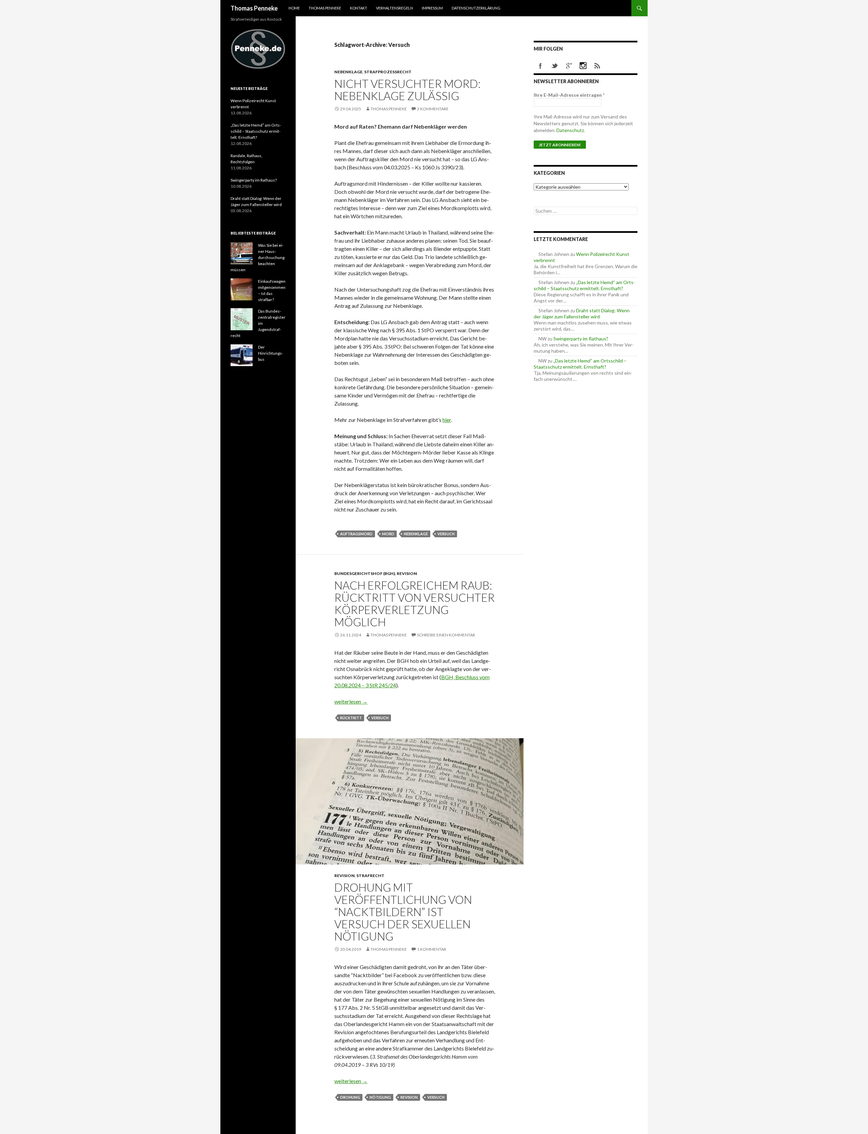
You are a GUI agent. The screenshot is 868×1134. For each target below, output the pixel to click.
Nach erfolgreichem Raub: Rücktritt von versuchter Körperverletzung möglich (414, 603)
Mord (388, 534)
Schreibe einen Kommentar (446, 634)
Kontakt (358, 8)
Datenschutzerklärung (476, 8)
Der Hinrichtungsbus (270, 353)
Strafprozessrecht (388, 71)
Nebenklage (348, 71)
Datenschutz (570, 130)
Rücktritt (351, 717)
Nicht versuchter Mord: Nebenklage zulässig (407, 90)
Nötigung (380, 1097)
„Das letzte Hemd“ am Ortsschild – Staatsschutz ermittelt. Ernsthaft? (584, 285)
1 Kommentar (431, 949)
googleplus (569, 66)
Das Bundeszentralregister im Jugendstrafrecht (258, 323)
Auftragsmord (356, 534)
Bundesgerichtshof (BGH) (364, 573)
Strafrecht (370, 875)
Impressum (432, 8)
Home (294, 8)
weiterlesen (351, 701)
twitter (554, 66)
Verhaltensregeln (394, 8)
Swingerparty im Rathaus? (580, 338)
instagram (583, 66)
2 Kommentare (433, 108)
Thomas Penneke (254, 8)
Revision (407, 573)
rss (597, 66)
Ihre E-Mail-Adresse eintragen (569, 95)
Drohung (350, 1097)
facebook (540, 66)
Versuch (446, 534)
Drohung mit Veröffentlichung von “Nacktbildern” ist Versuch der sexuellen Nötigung (403, 911)
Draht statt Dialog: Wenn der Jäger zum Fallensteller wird (582, 313)
